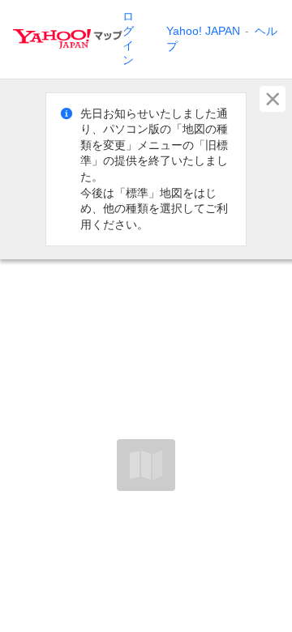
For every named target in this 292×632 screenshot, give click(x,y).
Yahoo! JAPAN (203, 30)
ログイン (128, 38)
